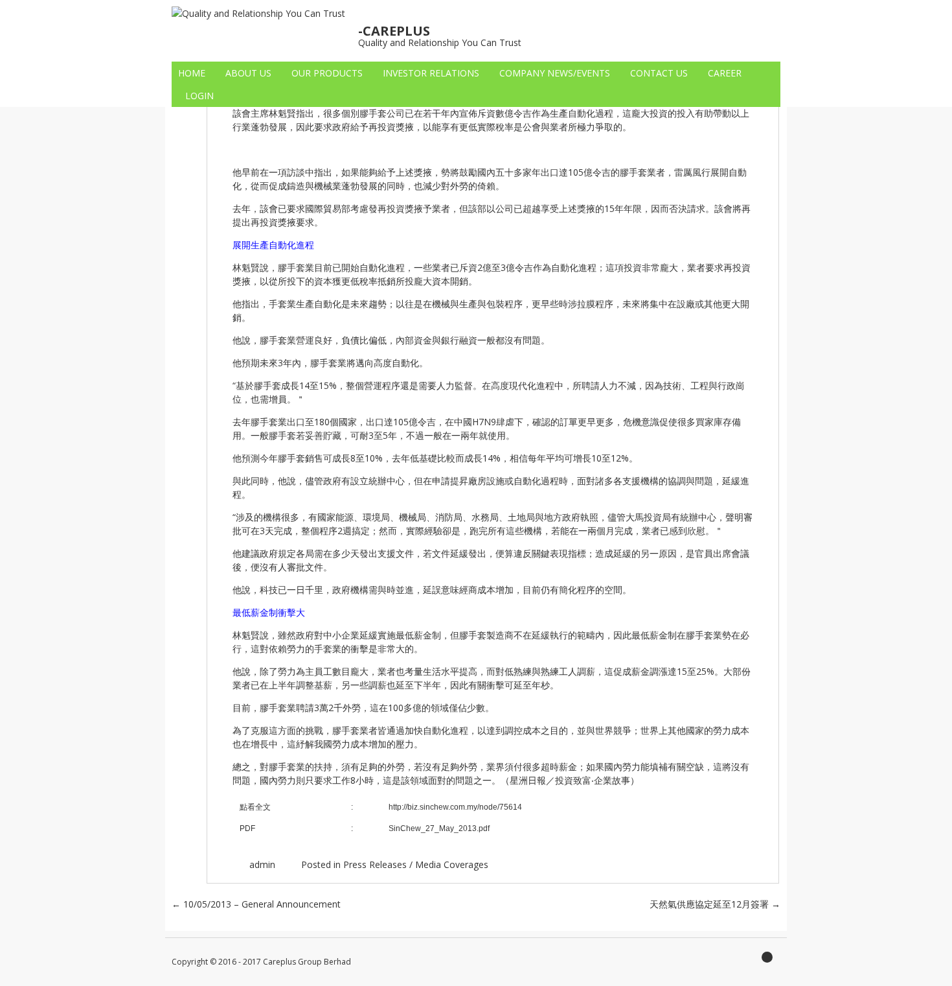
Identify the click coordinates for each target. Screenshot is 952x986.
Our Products (327, 73)
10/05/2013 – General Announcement (256, 904)
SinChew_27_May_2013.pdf (439, 828)
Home (191, 73)
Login (199, 95)
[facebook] (770, 960)
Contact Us (659, 73)
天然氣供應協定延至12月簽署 (715, 904)
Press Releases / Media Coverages (415, 864)
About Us (248, 73)
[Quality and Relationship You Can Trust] (258, 13)
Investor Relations (431, 73)
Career (725, 73)
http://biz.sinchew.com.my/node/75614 (455, 807)
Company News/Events (554, 73)
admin (262, 864)
